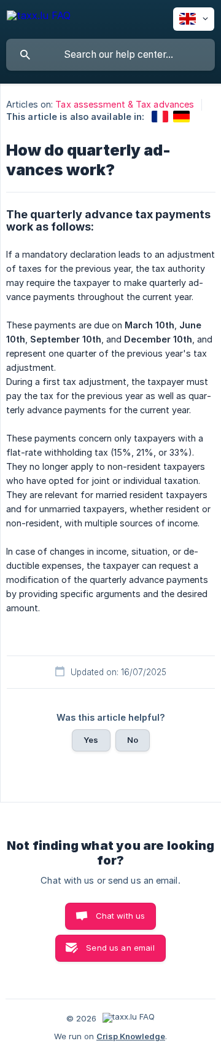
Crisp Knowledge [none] (130, 1036)
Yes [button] (90, 740)
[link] (160, 116)
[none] (39, 17)
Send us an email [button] (120, 948)
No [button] (132, 740)
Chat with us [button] (120, 916)
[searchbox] (110, 55)
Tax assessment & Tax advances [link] (124, 104)
